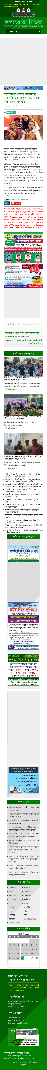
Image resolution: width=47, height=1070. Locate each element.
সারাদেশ (12, 911)
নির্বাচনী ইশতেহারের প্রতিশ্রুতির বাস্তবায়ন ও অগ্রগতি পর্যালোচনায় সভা (22, 495)
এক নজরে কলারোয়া (11, 1056)
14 (26, 949)
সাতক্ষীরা (18, 324)
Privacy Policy (28, 1058)
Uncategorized (30, 919)
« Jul (10, 966)
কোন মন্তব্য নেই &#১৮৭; (30, 324)
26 (18, 958)
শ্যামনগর (12, 899)
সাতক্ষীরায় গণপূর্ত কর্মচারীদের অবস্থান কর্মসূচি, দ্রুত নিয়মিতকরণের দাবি (22, 500)
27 (22, 958)
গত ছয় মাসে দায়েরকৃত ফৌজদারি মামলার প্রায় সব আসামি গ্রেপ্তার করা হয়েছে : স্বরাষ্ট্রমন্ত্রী (24, 850)
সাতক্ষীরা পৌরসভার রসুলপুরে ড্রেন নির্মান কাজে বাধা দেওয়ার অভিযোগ (22, 505)
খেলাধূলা (12, 915)
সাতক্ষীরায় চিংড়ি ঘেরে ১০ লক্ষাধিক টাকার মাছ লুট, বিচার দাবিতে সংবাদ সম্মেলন (24, 531)
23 (37, 954)
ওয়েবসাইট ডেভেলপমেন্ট (12, 1058)
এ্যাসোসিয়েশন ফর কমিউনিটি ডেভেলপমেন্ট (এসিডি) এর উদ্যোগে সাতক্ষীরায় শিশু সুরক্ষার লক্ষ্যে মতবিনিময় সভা (23, 485)
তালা (11, 891)
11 (14, 949)
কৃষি (25, 911)
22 (32, 954)
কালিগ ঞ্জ (27, 899)
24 (10, 958)
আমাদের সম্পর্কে (9, 1053)
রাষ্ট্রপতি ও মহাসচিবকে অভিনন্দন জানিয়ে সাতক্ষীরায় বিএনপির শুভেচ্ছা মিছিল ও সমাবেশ (22, 475)
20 (22, 954)
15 (32, 949)
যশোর (26, 903)
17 (10, 954)
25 (14, 958)
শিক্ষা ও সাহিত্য (14, 923)
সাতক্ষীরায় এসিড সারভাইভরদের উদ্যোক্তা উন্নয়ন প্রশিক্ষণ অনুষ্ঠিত (24, 516)
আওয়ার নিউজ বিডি (14, 985)
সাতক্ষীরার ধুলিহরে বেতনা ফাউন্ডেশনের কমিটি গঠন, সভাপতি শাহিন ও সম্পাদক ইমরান (22, 521)
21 (26, 954)
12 (18, 949)
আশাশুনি (27, 891)
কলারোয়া (12, 887)
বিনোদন (12, 919)
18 (14, 954)
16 (37, 949)
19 (18, 954)
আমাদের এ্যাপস (22, 1053)
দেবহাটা (12, 895)
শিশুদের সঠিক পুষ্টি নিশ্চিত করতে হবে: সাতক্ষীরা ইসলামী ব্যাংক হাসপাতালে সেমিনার (23, 526)
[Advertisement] (23, 61)
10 (10, 949)
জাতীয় (11, 907)
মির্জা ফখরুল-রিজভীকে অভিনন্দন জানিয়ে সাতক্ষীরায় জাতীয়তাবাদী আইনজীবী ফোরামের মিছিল (22, 480)
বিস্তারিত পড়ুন (10, 389)
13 (22, 949)
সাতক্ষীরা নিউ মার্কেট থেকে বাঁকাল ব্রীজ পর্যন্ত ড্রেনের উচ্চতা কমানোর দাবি (22, 511)
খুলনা (11, 903)
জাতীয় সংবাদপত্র (25, 1056)
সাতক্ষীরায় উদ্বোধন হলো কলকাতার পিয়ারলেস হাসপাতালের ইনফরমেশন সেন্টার (20, 490)
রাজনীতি (27, 907)
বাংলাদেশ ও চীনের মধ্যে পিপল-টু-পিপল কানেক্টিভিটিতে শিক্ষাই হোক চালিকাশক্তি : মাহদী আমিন (24, 859)
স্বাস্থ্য (25, 915)
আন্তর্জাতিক (27, 895)
